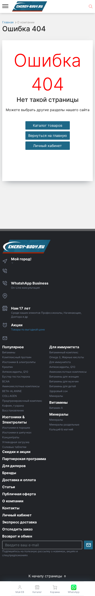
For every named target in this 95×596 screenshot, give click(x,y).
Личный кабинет (47, 145)
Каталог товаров (47, 125)
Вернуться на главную (47, 135)
